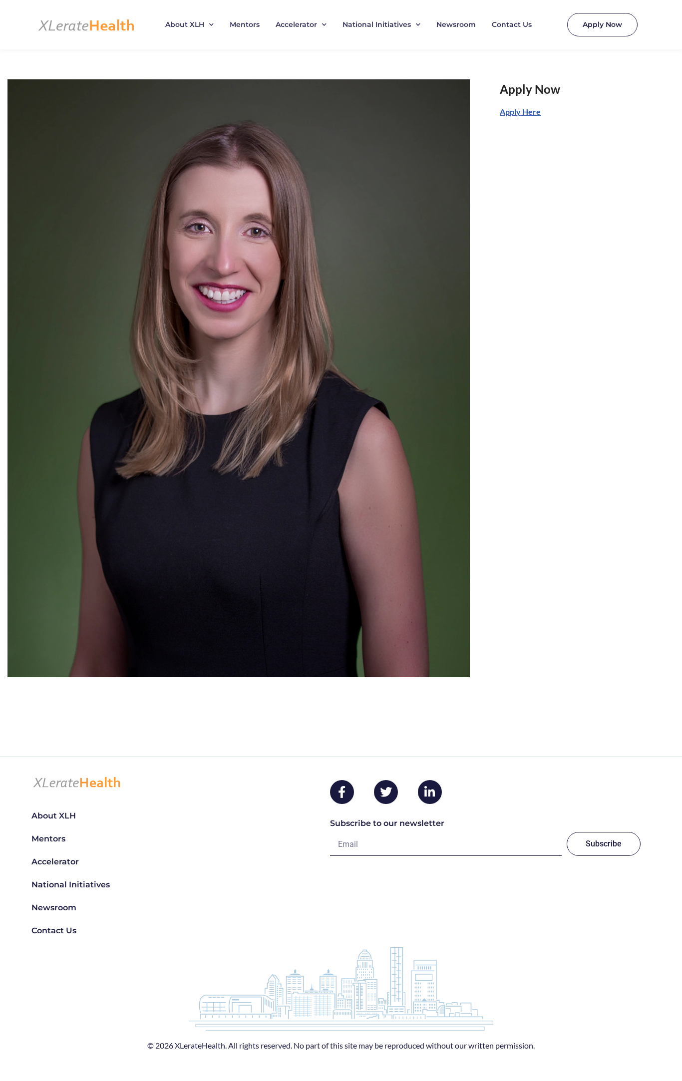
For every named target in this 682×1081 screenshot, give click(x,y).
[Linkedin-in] (430, 792)
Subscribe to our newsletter (387, 823)
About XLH (184, 24)
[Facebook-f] (342, 792)
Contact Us (512, 24)
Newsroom (456, 24)
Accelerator (296, 24)
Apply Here (520, 111)
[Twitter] (386, 792)
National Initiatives (376, 24)
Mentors (245, 24)
